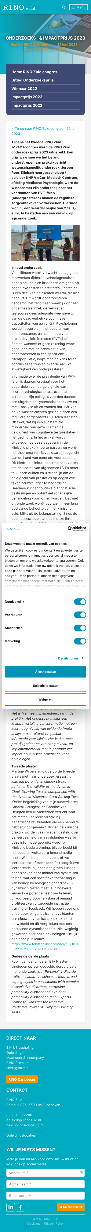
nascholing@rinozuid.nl (24, 1125)
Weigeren (45, 699)
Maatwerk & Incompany (25, 1057)
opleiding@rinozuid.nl (23, 1120)
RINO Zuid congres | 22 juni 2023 (50, 44)
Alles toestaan (45, 671)
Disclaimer (34, 1223)
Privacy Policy (54, 1223)
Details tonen (68, 658)
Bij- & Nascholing (20, 1047)
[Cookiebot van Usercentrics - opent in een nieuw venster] (67, 529)
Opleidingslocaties (21, 1135)
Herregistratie (17, 1068)
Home (15, 44)
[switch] (80, 614)
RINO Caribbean (21, 1079)
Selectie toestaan (45, 685)
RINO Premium (17, 1063)
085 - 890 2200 (19, 1115)
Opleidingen (15, 1052)
